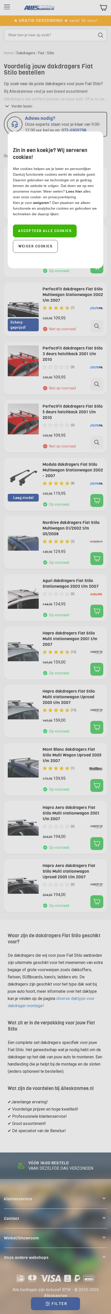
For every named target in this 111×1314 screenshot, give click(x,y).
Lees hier (74, 191)
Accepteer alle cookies (45, 230)
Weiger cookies (35, 246)
